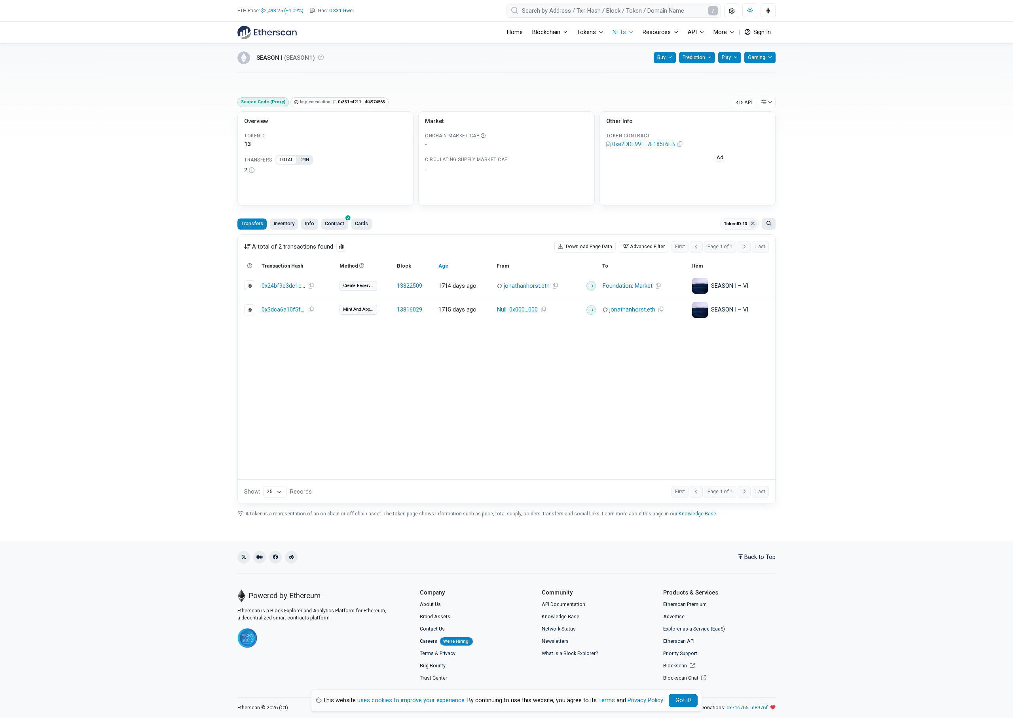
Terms (427, 653)
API (748, 102)
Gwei (341, 10)
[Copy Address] (680, 144)
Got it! (683, 700)
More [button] (720, 32)
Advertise (674, 616)
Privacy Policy (645, 700)
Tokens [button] (586, 32)
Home (515, 32)
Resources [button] (657, 32)
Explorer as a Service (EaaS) (694, 629)
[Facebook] (275, 557)
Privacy (447, 653)
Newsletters (555, 641)
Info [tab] (309, 223)
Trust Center (433, 678)
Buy (661, 57)
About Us (430, 604)
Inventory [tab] (284, 223)
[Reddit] (291, 557)
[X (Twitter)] (243, 557)
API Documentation (563, 604)
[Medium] (259, 557)
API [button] (692, 32)
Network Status (559, 629)
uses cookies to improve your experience (411, 700)
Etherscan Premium (685, 604)
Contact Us (432, 629)
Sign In (761, 32)
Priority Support (680, 653)
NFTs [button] (619, 32)
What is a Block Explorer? (570, 653)
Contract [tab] (334, 223)
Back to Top (760, 557)
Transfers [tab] (252, 223)
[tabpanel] (325, 170)
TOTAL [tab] (286, 159)
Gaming (756, 57)
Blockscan (675, 666)
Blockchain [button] (546, 32)
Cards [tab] (361, 223)
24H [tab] (305, 159)
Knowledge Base (697, 514)
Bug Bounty (433, 666)
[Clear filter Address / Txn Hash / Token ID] (753, 224)
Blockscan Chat (681, 678)
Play (726, 57)
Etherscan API (678, 641)
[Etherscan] (267, 32)
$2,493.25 (272, 10)
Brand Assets (435, 616)
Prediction (694, 57)
